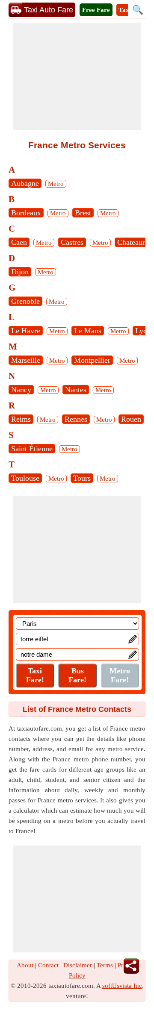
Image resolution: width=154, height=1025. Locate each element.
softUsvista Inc (122, 985)
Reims (21, 419)
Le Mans (87, 330)
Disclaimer (77, 965)
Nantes (75, 389)
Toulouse (25, 478)
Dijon (20, 271)
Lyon (143, 330)
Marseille (25, 360)
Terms (105, 965)
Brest (83, 213)
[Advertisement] (77, 76)
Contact (48, 965)
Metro (56, 183)
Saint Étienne (32, 448)
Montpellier (92, 360)
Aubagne (25, 183)
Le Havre (25, 330)
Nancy (21, 389)
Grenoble (25, 301)
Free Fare (96, 9)
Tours (82, 478)
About (25, 965)
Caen (19, 242)
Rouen (131, 419)
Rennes (76, 419)
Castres (72, 242)
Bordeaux (26, 213)
